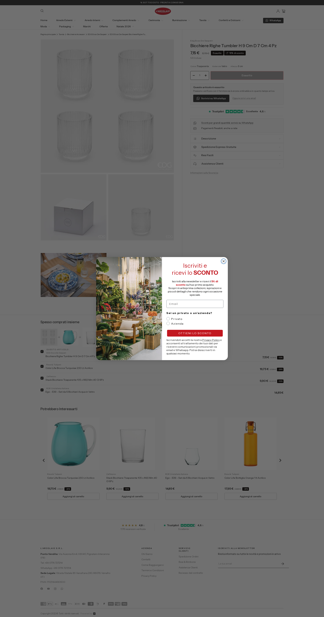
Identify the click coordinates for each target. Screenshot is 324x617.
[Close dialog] (223, 261)
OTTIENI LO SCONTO (194, 333)
